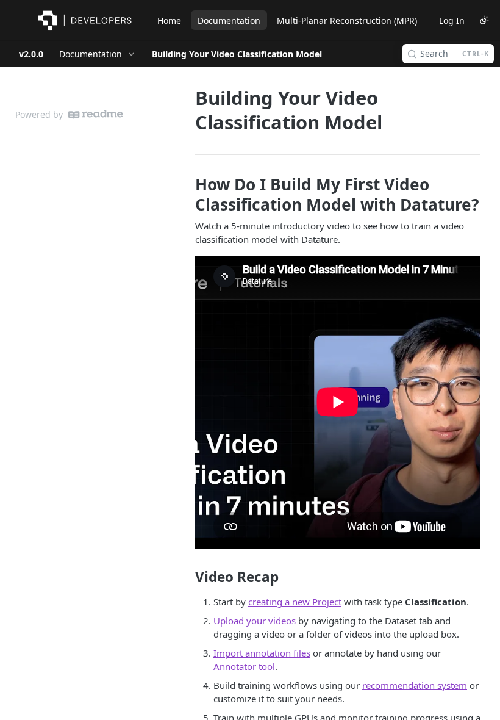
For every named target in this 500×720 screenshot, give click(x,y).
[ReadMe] (95, 114)
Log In (452, 20)
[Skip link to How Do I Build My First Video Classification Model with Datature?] (187, 194)
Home (169, 20)
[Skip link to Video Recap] (187, 577)
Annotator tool (244, 666)
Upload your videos (254, 620)
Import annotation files (261, 653)
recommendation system (414, 685)
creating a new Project (294, 602)
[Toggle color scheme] (484, 20)
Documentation (229, 20)
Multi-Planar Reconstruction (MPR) (347, 20)
